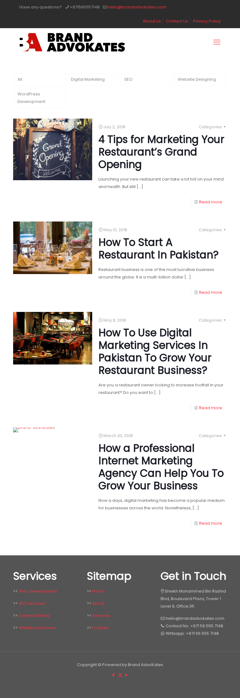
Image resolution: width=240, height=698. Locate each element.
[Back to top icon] (214, 688)
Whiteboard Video (37, 628)
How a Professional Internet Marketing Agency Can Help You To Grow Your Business (161, 467)
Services (101, 616)
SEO (128, 79)
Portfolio (100, 628)
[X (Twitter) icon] (120, 675)
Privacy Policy (207, 21)
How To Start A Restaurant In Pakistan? (158, 248)
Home (98, 591)
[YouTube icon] (126, 675)
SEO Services (31, 603)
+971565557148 (85, 7)
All (20, 79)
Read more (210, 202)
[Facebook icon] (113, 675)
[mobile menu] (217, 42)
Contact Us (177, 21)
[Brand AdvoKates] (72, 42)
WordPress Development (31, 97)
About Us (152, 21)
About (98, 603)
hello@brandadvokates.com (137, 7)
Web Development (37, 591)
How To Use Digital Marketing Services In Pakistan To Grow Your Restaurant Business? (155, 351)
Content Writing (34, 616)
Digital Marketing (88, 79)
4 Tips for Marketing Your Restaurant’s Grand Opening (161, 152)
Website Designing (197, 79)
